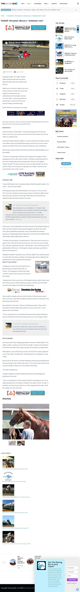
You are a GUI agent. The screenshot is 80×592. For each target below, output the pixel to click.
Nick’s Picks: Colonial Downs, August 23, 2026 (15, 512)
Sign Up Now (66, 163)
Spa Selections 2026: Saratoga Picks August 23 (15, 528)
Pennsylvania (27, 9)
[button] (12, 443)
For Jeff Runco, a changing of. (69, 62)
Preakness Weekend (62, 136)
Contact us (54, 3)
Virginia (33, 9)
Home (22, 3)
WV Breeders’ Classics (63, 147)
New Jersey (47, 9)
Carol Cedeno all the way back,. (69, 70)
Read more (19, 219)
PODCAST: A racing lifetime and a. (70, 46)
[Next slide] (47, 422)
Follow (72, 83)
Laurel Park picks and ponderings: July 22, (38, 558)
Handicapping (37, 3)
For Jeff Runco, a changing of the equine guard (25, 324)
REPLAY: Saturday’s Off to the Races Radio (14, 481)
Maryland (14, 9)
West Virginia (39, 9)
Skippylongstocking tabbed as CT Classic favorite (16, 497)
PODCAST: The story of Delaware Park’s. (70, 54)
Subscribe (72, 105)
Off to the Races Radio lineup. (69, 38)
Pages (45, 3)
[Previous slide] (5, 422)
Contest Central (63, 3)
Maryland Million (61, 142)
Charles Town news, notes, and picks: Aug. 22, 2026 (16, 543)
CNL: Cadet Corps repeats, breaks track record (25, 205)
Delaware (20, 9)
